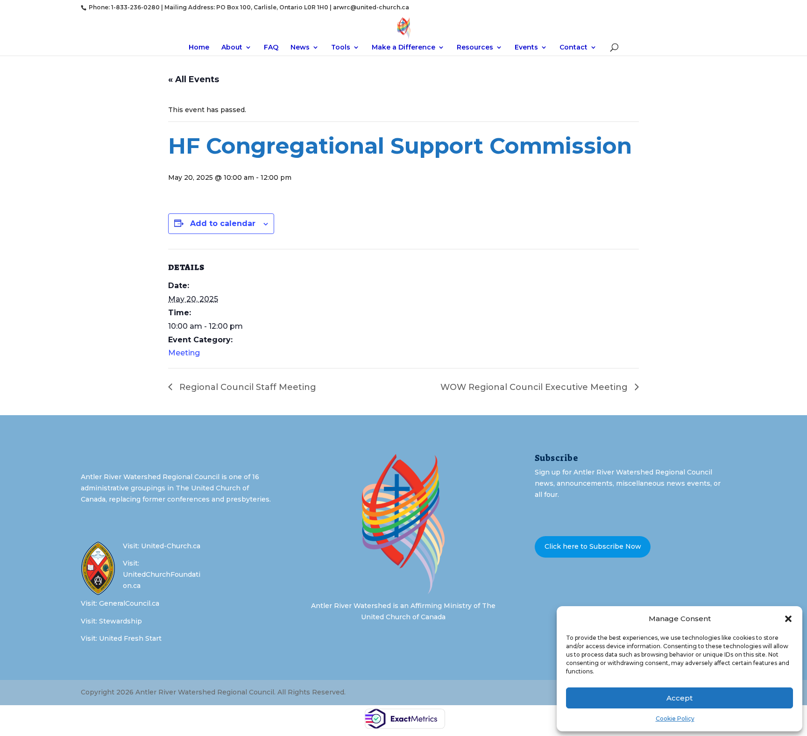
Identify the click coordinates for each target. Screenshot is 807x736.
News (300, 47)
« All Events (193, 79)
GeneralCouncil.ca (129, 603)
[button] (788, 618)
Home (199, 47)
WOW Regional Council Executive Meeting (535, 387)
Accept (679, 698)
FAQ (271, 47)
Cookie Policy (675, 718)
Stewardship (120, 621)
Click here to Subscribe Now (593, 546)
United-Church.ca (170, 546)
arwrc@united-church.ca (371, 7)
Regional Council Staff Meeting (246, 387)
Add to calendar (222, 223)
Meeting (184, 352)
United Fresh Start (130, 638)
